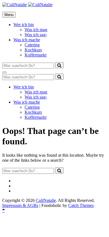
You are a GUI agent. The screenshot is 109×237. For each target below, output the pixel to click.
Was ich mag (36, 29)
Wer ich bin (23, 24)
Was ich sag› (36, 34)
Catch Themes (81, 205)
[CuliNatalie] (40, 4)
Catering (32, 44)
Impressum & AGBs (20, 205)
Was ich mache (26, 39)
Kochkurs (33, 49)
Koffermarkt (35, 55)
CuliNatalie (46, 200)
